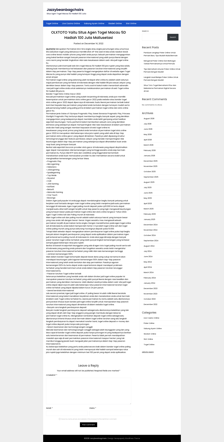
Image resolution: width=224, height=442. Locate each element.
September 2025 (151, 177)
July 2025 (148, 187)
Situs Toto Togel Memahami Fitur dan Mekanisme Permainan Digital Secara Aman (160, 88)
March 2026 (148, 145)
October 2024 (150, 235)
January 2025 (149, 219)
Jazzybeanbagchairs (65, 9)
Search (145, 31)
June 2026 (148, 129)
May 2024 (148, 262)
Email (92, 408)
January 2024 (149, 283)
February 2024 (150, 278)
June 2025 (148, 193)
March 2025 (149, 208)
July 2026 (147, 124)
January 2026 (149, 155)
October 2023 (150, 299)
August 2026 (149, 118)
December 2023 (150, 288)
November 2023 (150, 293)
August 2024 (149, 246)
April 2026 (148, 139)
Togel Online (52, 23)
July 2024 (148, 251)
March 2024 (149, 272)
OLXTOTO (50, 49)
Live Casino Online (71, 23)
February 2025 (150, 214)
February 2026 (150, 150)
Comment (51, 375)
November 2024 (150, 230)
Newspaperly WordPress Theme (127, 438)
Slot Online (131, 23)
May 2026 (148, 134)
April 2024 (148, 267)
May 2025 (148, 198)
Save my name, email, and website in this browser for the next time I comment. (89, 419)
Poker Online (149, 323)
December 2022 (150, 304)
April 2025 (148, 203)
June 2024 (148, 256)
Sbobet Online (115, 23)
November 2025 (150, 166)
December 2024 (151, 224)
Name (49, 408)
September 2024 (151, 240)
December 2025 (151, 161)
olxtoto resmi (148, 352)
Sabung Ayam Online (94, 23)
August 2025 (149, 182)
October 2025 (150, 171)
